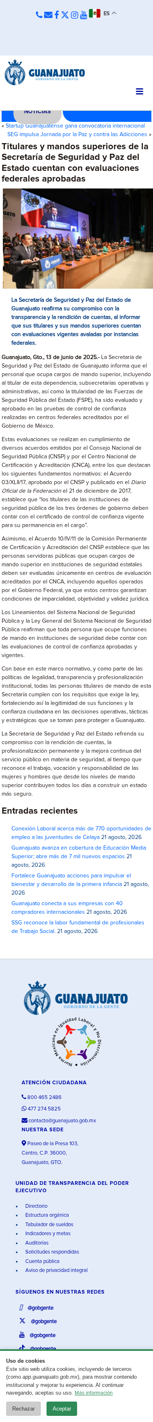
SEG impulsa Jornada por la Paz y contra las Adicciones (77, 134)
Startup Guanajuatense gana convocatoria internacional (75, 126)
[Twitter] (65, 15)
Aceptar (62, 1409)
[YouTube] (83, 15)
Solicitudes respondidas (51, 1252)
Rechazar (23, 1409)
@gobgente (40, 1308)
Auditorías (36, 1243)
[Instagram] (74, 15)
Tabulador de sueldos (48, 1224)
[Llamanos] (39, 15)
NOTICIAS (37, 111)
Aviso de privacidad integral (56, 1270)
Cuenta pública (42, 1261)
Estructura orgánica (46, 1215)
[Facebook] (56, 15)
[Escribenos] (48, 15)
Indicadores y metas (47, 1233)
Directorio (35, 1206)
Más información (94, 1393)
